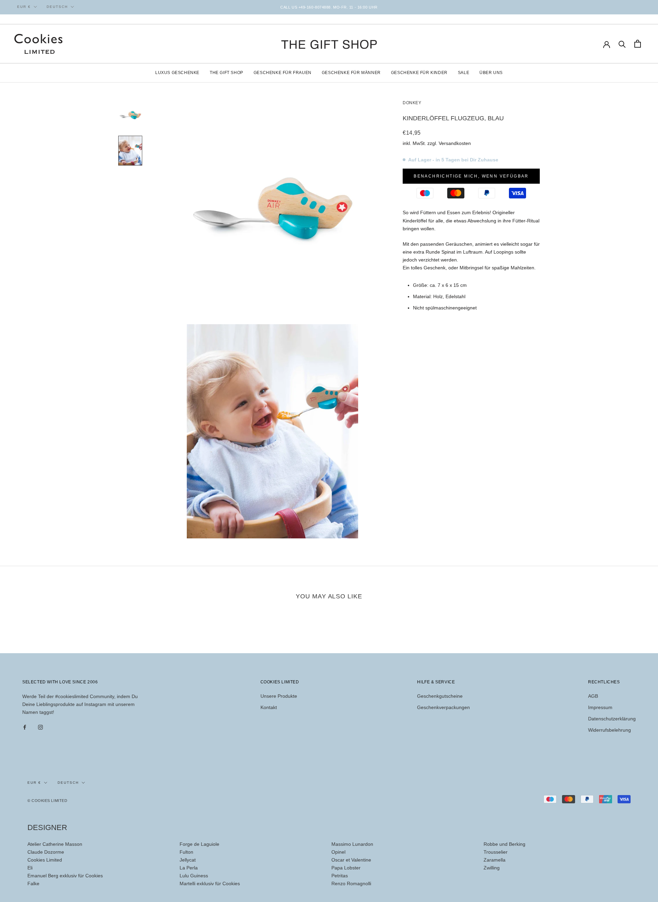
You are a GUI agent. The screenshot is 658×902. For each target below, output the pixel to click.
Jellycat (188, 860)
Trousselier (496, 852)
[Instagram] (40, 727)
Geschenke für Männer (351, 72)
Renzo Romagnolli (351, 883)
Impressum (600, 707)
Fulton (186, 852)
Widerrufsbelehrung (609, 730)
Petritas (339, 875)
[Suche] (622, 43)
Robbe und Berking (504, 844)
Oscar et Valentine (351, 860)
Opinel (338, 852)
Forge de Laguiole (199, 844)
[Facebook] (24, 727)
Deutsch (57, 7)
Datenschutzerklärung (612, 718)
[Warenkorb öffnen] (637, 44)
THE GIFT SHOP (226, 72)
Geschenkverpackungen (443, 707)
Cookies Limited (44, 860)
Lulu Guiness (194, 875)
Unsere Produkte (278, 696)
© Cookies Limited (47, 801)
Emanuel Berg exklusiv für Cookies (65, 875)
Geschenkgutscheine (440, 696)
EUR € (24, 7)
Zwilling (492, 867)
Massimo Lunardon (352, 844)
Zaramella (494, 860)
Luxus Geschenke (177, 72)
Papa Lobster (346, 867)
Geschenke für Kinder (419, 72)
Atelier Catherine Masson (54, 844)
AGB (593, 696)
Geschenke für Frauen (283, 72)
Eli (30, 867)
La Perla (189, 867)
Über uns (491, 72)
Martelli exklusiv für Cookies (210, 883)
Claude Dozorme (45, 852)
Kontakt (268, 707)
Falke (33, 883)
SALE (463, 72)
